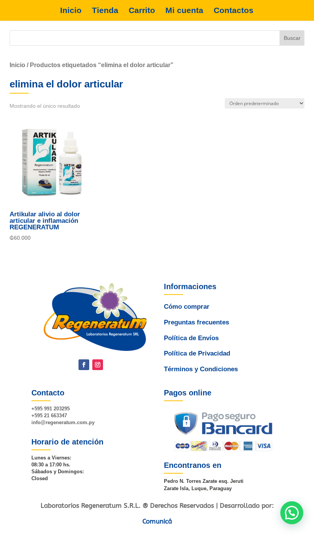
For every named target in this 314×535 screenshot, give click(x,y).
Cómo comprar (186, 306)
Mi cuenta (184, 10)
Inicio (71, 10)
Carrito (142, 10)
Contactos (233, 10)
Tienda (105, 10)
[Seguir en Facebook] (83, 364)
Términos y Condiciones (201, 369)
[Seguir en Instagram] (97, 364)
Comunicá (157, 521)
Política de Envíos (191, 338)
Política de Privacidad (197, 353)
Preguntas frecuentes (196, 322)
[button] (291, 512)
